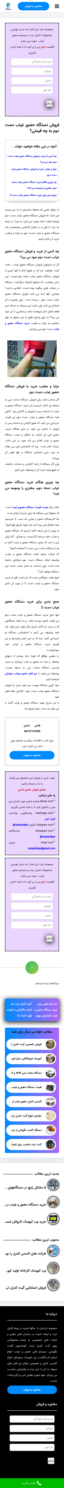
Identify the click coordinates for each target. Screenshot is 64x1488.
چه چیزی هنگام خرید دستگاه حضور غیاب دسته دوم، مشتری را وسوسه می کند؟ (34, 185)
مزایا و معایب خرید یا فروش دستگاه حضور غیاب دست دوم (34, 172)
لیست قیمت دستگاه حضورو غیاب (30, 507)
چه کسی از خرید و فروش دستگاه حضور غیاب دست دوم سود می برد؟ (32, 159)
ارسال (49, 103)
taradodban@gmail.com (41, 848)
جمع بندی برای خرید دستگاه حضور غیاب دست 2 (33, 195)
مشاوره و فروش (33, 6)
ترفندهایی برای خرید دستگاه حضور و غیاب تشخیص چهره (45, 1010)
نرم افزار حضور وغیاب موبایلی (21, 673)
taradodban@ (20, 825)
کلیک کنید (49, 819)
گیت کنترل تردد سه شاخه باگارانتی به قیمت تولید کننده (19, 1010)
